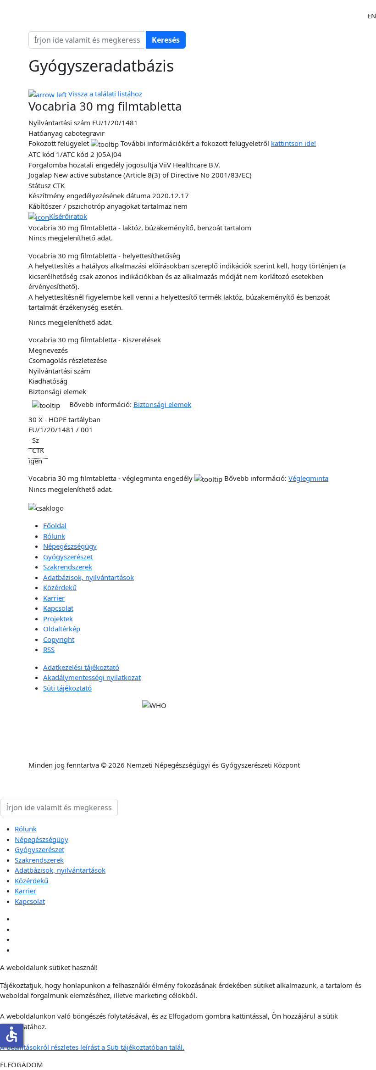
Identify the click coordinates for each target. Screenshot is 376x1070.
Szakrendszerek (67, 566)
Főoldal (54, 525)
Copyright (58, 639)
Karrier (54, 597)
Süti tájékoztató (67, 687)
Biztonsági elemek (162, 404)
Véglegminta (308, 478)
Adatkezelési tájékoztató (81, 667)
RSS (49, 649)
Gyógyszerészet (68, 556)
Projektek (58, 618)
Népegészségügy (70, 546)
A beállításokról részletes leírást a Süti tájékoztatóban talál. (92, 1047)
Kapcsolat (58, 608)
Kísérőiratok (68, 216)
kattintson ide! (293, 143)
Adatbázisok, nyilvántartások (88, 577)
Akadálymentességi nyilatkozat (92, 677)
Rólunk (54, 536)
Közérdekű (60, 587)
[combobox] (87, 40)
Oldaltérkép (61, 628)
